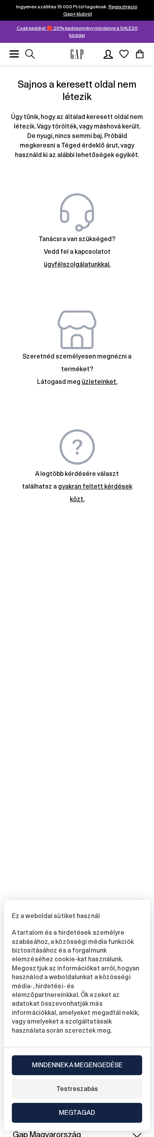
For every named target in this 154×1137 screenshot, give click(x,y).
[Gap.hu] (77, 54)
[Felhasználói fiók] (108, 54)
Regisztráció (123, 7)
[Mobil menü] (14, 54)
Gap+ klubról (77, 14)
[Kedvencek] (124, 54)
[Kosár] (140, 54)
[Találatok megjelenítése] (30, 54)
